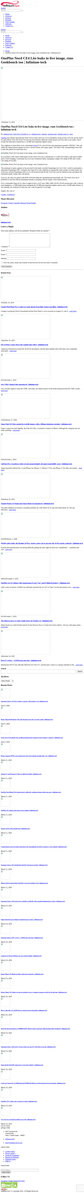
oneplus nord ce (63, 134)
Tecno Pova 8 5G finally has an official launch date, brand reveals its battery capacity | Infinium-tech (32, 737)
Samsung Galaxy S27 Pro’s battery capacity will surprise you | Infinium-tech (24, 701)
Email (29, 203)
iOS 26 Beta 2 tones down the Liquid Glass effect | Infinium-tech (24, 345)
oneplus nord (52, 134)
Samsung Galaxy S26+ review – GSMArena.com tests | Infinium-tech (22, 937)
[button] (3, 8)
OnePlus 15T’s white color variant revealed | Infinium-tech (19, 1101)
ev (30, 134)
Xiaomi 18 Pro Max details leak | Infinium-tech (15, 828)
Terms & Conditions (12, 1155)
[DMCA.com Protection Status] (9, 1187)
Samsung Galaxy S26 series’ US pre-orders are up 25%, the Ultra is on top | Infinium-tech (28, 1047)
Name (3, 250)
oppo (71, 134)
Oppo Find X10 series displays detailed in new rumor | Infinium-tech (22, 919)
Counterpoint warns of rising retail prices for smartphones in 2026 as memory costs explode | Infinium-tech (34, 847)
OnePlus (4, 138)
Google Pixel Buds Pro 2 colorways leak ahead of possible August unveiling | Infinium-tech (34, 307)
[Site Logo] (19, 6)
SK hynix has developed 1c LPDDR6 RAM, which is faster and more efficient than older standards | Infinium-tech (35, 1028)
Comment (5, 247)
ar (27, 134)
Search (3, 668)
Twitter (10, 203)
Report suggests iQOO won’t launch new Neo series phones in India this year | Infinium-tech (29, 756)
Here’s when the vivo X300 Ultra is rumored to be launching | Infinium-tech (24, 1010)
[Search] (22, 10)
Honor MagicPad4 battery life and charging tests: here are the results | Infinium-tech (27, 719)
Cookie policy (10, 1151)
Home (7, 14)
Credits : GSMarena (8, 195)
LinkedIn (16, 203)
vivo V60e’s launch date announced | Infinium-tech (19, 384)
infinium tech (36, 134)
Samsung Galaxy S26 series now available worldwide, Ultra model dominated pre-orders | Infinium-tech (33, 901)
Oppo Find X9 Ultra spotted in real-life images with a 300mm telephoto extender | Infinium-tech (36, 424)
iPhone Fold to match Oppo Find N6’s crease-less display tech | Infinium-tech (24, 883)
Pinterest (23, 203)
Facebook (4, 203)
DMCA (8, 1161)
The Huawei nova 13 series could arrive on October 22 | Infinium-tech (26, 621)
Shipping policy (10, 1159)
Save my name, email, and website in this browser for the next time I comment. (31, 263)
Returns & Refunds (12, 1157)
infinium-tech (8, 134)
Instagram (16, 1181)
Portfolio (8, 20)
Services (8, 18)
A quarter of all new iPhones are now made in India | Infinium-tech (21, 956)
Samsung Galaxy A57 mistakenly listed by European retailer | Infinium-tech (24, 865)
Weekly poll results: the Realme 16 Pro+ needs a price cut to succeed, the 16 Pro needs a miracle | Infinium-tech (42, 543)
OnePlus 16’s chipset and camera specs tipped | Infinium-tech (19, 810)
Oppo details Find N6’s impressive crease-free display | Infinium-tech (22, 1065)
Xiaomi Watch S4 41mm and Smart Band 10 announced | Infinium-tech (27, 503)
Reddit (33, 203)
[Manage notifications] (4, 1189)
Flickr (23, 1181)
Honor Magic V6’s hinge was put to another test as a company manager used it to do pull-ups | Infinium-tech (34, 992)
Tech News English (20, 134)
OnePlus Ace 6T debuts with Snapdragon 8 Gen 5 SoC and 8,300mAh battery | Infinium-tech (35, 583)
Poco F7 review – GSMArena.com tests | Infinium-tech (21, 660)
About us (8, 16)
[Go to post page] (25, 301)
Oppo (35, 145)
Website (3, 258)
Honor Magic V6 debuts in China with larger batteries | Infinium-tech (22, 974)
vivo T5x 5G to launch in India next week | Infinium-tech (18, 1119)
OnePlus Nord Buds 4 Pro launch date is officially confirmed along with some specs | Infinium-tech (31, 792)
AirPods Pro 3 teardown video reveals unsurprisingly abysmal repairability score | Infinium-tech (36, 464)
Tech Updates (10, 22)
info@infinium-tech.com (13, 1143)
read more (73, 311)
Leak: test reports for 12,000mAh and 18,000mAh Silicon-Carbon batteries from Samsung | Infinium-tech (33, 1083)
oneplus (44, 134)
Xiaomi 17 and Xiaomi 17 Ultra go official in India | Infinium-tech (21, 774)
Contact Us (9, 26)
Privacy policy (10, 1153)
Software (8, 24)
